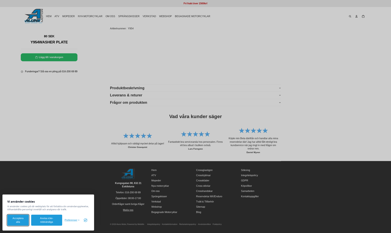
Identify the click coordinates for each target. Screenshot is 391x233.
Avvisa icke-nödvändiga (46, 220)
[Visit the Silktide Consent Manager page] (85, 220)
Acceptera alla (18, 220)
